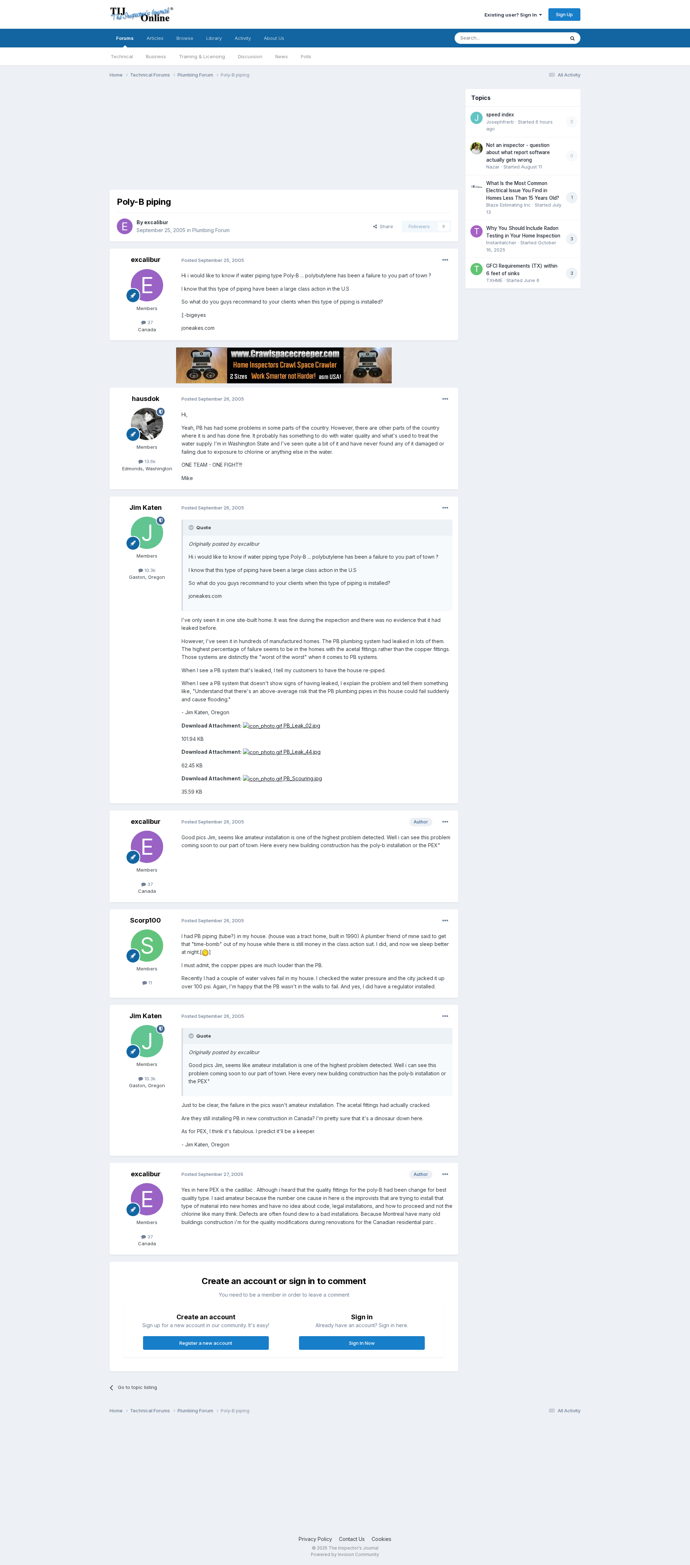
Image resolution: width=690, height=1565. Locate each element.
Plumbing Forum (211, 230)
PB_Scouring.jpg (302, 778)
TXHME (494, 280)
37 (149, 322)
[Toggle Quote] (192, 527)
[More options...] (445, 260)
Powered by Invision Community (345, 1554)
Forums (125, 38)
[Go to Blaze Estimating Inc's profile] (476, 186)
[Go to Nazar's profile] (476, 148)
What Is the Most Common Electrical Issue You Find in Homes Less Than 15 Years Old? (522, 190)
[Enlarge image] (205, 952)
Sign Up (564, 14)
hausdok (145, 398)
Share (385, 226)
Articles (155, 38)
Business (156, 56)
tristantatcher (501, 242)
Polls (306, 56)
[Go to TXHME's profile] (476, 269)
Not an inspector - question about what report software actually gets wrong (518, 152)
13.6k (149, 461)
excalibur (156, 222)
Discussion (250, 56)
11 (149, 982)
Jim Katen (145, 507)
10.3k (149, 570)
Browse (184, 38)
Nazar (493, 167)
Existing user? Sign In (511, 15)
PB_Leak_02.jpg (301, 726)
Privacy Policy (315, 1539)
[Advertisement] (240, 139)
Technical (122, 56)
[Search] (572, 38)
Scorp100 (145, 920)
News (281, 56)
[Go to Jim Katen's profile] (147, 533)
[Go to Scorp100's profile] (147, 945)
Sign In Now (362, 1343)
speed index (500, 114)
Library (214, 38)
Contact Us (352, 1539)
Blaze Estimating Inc (508, 205)
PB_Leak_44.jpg (301, 752)
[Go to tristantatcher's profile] (476, 231)
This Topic (543, 38)
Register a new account (205, 1343)
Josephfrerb (500, 122)
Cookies (381, 1539)
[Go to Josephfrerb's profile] (476, 118)
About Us (274, 38)
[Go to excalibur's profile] (125, 226)
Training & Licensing (202, 56)
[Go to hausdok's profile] (147, 424)
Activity (243, 38)
